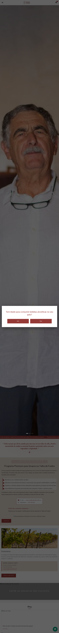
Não (41, 321)
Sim (18, 321)
